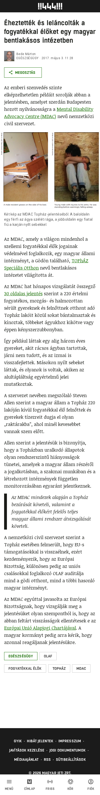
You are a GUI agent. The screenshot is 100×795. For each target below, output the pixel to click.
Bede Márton (26, 54)
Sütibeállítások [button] (71, 759)
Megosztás (25, 72)
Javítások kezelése (26, 750)
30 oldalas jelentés (23, 293)
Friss (50, 789)
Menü (9, 789)
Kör (70, 789)
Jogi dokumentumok (67, 750)
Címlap (29, 789)
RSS (47, 759)
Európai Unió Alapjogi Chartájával (40, 628)
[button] (20, 656)
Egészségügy (27, 58)
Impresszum (69, 741)
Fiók (90, 789)
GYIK (18, 741)
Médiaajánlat (26, 759)
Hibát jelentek (40, 741)
